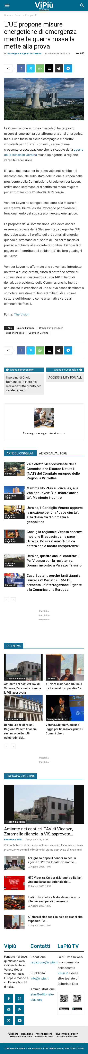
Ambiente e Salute (10, 497)
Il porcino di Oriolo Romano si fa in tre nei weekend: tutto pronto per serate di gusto (23, 384)
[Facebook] (21, 68)
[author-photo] (44, 427)
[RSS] (19, 1009)
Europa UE (31, 15)
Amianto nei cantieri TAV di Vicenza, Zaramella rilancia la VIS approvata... (22, 688)
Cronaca (51, 678)
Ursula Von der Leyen (51, 327)
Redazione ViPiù (13, 839)
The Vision (21, 314)
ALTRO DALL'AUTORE (53, 453)
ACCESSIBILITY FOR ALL (65, 377)
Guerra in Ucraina (38, 332)
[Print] (59, 68)
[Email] (49, 68)
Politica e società (10, 564)
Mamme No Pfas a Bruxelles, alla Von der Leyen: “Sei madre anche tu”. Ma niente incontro (53, 493)
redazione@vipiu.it (44, 962)
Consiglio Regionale (10, 516)
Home (7, 15)
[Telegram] (68, 68)
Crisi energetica (15, 332)
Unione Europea (26, 327)
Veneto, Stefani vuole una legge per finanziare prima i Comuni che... (64, 729)
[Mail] (8, 1009)
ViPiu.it (63, 973)
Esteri (18, 15)
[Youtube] (19, 1020)
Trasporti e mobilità (15, 678)
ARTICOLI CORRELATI (20, 453)
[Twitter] (30, 68)
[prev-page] (6, 599)
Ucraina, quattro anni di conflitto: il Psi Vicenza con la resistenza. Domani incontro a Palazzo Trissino (54, 560)
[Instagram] (19, 998)
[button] (7, 5)
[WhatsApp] (40, 68)
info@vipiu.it (39, 978)
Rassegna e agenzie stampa (24, 53)
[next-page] (13, 599)
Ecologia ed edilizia (57, 719)
